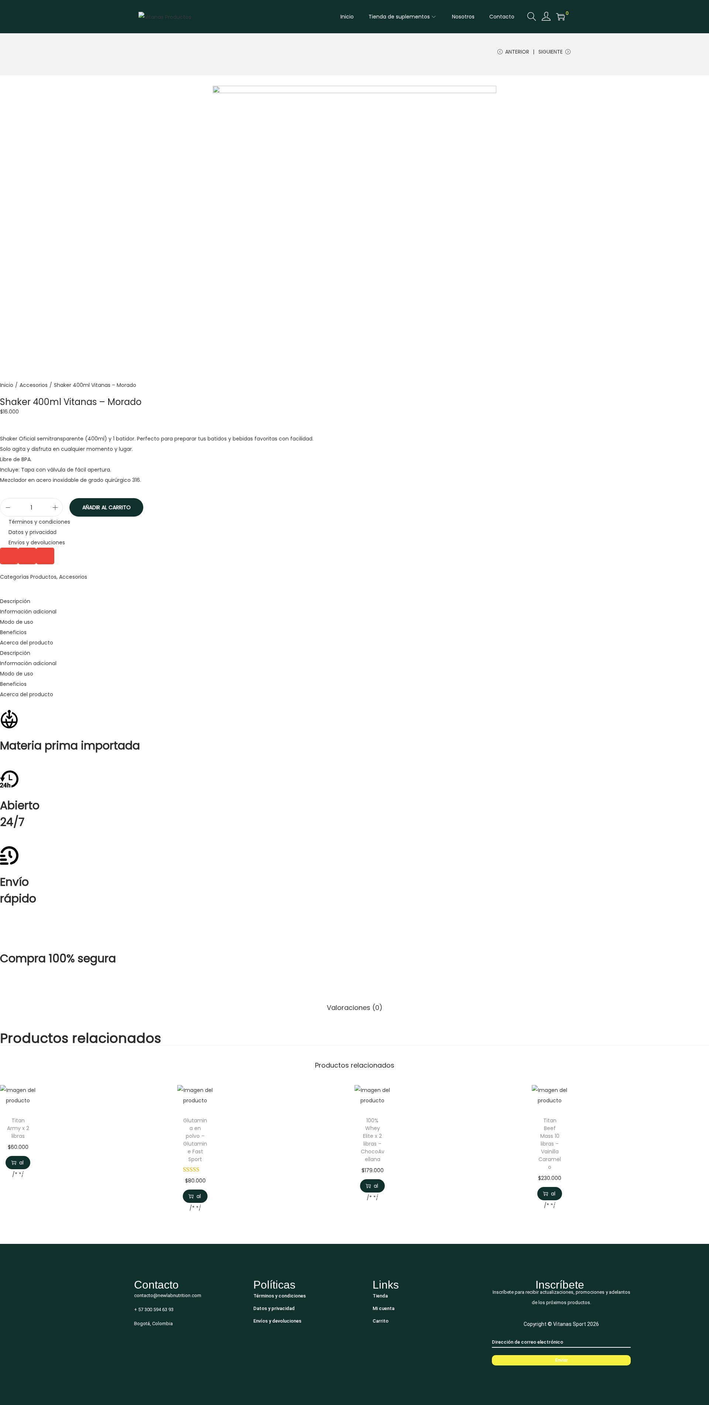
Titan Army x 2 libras (18, 1128)
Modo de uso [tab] (16, 622)
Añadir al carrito (106, 507)
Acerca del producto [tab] (26, 642)
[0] (560, 16)
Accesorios (34, 385)
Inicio (6, 385)
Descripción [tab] (15, 601)
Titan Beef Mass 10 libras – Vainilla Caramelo (549, 1144)
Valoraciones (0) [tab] (355, 1007)
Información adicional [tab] (28, 611)
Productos (43, 577)
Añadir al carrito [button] (21, 1162)
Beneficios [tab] (13, 632)
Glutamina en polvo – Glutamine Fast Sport (195, 1140)
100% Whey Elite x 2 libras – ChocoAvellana (372, 1140)
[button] (9, 556)
